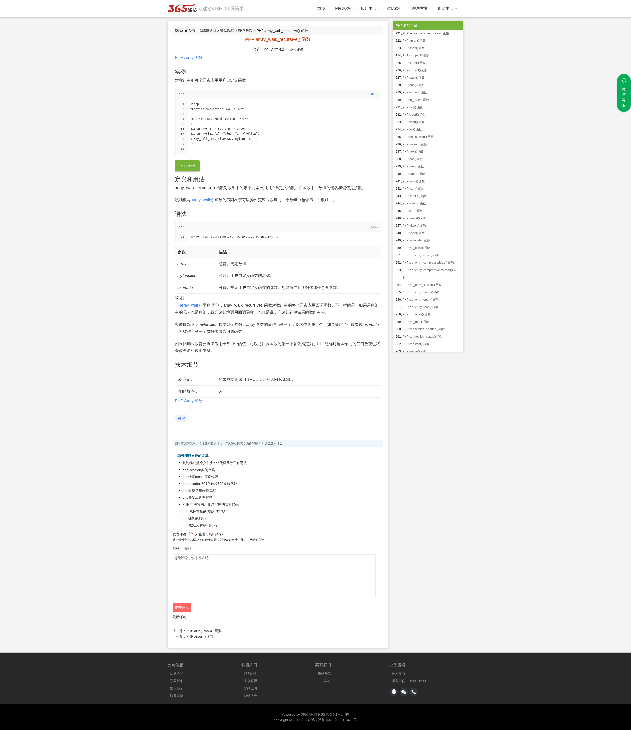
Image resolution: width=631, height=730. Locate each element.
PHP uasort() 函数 (414, 218)
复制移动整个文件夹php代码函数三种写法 (214, 463)
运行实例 (187, 166)
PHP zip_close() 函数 (417, 248)
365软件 (250, 673)
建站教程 (227, 31)
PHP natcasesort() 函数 (418, 137)
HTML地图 (341, 714)
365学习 (324, 681)
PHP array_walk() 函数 (204, 631)
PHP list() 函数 (412, 129)
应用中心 (369, 8)
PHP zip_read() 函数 (416, 322)
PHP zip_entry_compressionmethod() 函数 (429, 273)
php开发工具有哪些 (197, 497)
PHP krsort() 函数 (414, 114)
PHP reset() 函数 (414, 181)
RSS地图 (325, 714)
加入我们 (177, 688)
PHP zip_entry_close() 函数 (421, 255)
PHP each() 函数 (414, 77)
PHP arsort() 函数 (200, 636)
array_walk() (202, 200)
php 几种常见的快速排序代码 (204, 511)
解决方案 (420, 8)
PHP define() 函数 (414, 351)
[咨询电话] (413, 692)
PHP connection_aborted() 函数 (424, 329)
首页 (321, 8)
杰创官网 (251, 681)
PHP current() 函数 (415, 70)
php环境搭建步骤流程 (199, 491)
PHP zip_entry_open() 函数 (421, 299)
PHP (181, 418)
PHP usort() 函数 (414, 233)
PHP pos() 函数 (413, 159)
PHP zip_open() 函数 (417, 314)
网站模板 (343, 8)
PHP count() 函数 (414, 63)
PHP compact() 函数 (416, 55)
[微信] (403, 692)
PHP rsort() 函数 (413, 188)
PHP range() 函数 (414, 174)
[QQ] (393, 692)
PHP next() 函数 (413, 151)
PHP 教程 (245, 31)
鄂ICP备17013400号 (341, 720)
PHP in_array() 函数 (416, 100)
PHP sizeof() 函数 (414, 203)
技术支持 (398, 673)
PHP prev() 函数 (413, 166)
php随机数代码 (194, 518)
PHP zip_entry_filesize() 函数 (422, 285)
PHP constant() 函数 (416, 344)
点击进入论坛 (273, 443)
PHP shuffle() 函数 (415, 196)
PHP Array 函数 (188, 57)
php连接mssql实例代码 (200, 477)
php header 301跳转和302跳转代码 (209, 484)
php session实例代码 (198, 470)
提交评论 (182, 607)
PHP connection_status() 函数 (422, 336)
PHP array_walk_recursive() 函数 (426, 33)
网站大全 (251, 696)
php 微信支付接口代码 (199, 525)
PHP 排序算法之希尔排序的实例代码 (210, 504)
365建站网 (208, 31)
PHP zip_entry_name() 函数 (421, 292)
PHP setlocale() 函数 (416, 240)
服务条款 (177, 696)
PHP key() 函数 (413, 107)
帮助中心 (446, 8)
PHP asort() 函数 (414, 48)
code (374, 94)
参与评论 (296, 49)
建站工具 (251, 688)
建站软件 (394, 8)
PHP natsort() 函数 (415, 144)
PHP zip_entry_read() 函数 (420, 307)
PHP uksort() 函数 (414, 225)
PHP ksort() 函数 (413, 122)
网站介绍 (177, 673)
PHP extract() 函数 (415, 92)
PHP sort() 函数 (413, 211)
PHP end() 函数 (413, 85)
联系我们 (177, 681)
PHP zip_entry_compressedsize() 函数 (428, 262)
